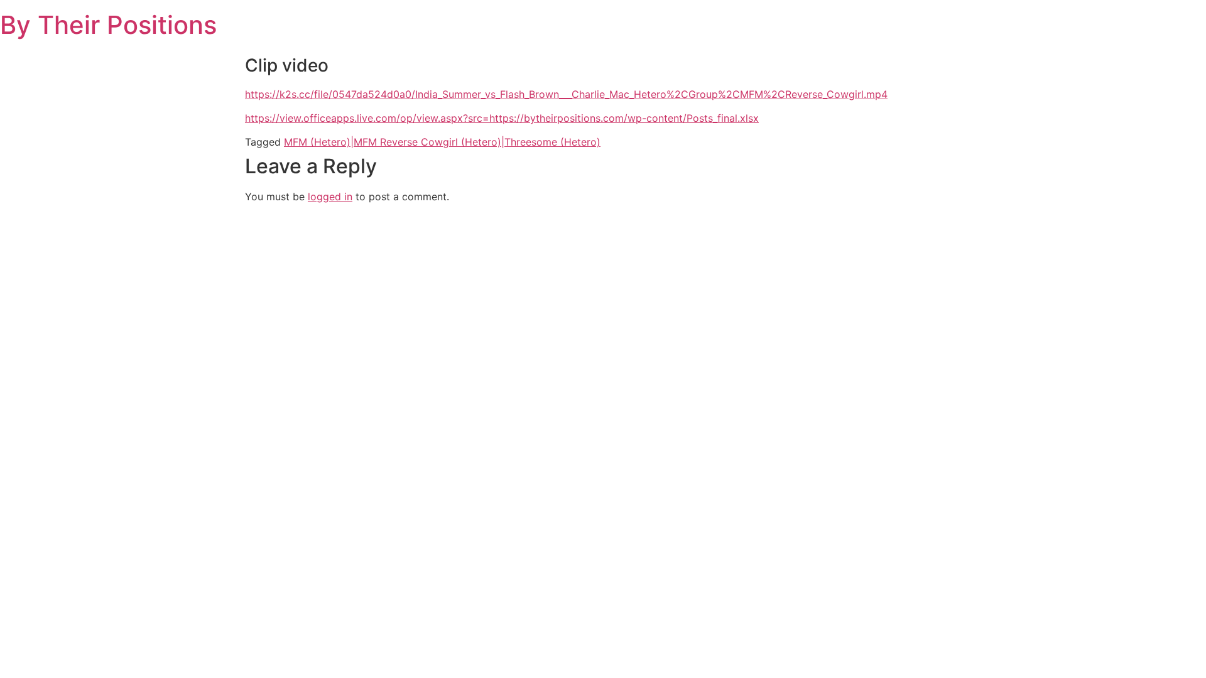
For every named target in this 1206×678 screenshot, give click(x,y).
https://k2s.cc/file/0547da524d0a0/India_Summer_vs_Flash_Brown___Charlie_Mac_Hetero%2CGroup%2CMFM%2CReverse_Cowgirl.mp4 (566, 94)
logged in (330, 196)
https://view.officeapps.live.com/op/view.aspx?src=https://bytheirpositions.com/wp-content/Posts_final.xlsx (502, 118)
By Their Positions (108, 24)
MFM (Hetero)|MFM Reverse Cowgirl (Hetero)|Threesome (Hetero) (442, 142)
